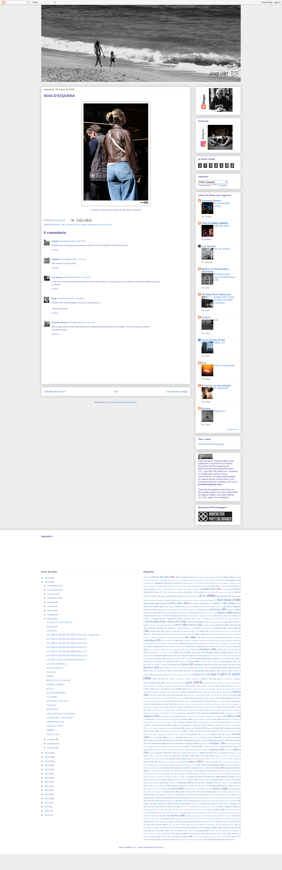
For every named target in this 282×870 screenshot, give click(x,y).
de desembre (53, 585)
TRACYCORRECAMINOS (215, 223)
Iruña (187, 698)
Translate (222, 185)
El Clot (151, 652)
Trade (183, 827)
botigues (221, 612)
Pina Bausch (228, 774)
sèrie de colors (149, 816)
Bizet (148, 613)
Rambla (212, 785)
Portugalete (227, 780)
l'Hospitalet (215, 713)
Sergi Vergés (234, 813)
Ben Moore (217, 607)
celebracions (155, 631)
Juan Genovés (222, 710)
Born (198, 613)
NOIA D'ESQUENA (54, 668)
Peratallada (212, 771)
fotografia (199, 670)
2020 (47, 769)
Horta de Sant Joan (158, 695)
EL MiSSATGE (221, 388)
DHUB (233, 643)
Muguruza (225, 746)
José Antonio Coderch (174, 707)
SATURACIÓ (52, 626)
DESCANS (51, 672)
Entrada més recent (54, 391)
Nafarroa (204, 753)
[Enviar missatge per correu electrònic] (72, 220)
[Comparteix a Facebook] (87, 220)
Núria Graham (233, 759)
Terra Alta (228, 821)
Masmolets (192, 734)
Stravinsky (227, 819)
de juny (50, 610)
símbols (189, 816)
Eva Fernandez (204, 661)
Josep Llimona (223, 707)
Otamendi (166, 765)
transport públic (210, 827)
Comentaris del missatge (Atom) (122, 402)
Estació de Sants (155, 661)
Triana (167, 830)
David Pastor (162, 643)
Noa (155, 759)
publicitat (182, 782)
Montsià (238, 743)
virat (154, 839)
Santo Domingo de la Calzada (201, 810)
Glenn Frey (207, 686)
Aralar (222, 586)
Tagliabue (147, 821)
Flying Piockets (203, 668)
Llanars (214, 722)
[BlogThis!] (81, 220)
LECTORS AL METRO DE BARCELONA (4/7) (66, 647)
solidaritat (167, 819)
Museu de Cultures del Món (163, 750)
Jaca (219, 698)
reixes (149, 792)
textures (158, 824)
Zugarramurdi (225, 839)
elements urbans (212, 652)
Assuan (221, 592)
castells (197, 628)
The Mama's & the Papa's (205, 825)
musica (227, 750)
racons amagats (158, 786)
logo (220, 725)
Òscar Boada (148, 765)
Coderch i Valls (149, 637)
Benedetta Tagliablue (232, 606)
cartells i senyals (229, 625)
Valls (218, 834)
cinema (231, 631)
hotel (186, 695)
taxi (198, 821)
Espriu (219, 658)
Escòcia (188, 658)
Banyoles (188, 600)
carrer (177, 624)
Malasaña (228, 728)
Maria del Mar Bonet (207, 731)
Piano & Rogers (179, 774)
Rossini (192, 798)
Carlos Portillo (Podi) (213, 340)
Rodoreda (235, 795)
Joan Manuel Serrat (154, 704)
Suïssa (236, 819)
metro (159, 737)
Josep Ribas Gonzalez (174, 710)
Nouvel (216, 759)
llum (205, 725)
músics (160, 753)
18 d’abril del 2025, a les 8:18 (72, 241)
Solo (216, 320)
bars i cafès (221, 603)
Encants (170, 655)
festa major (222, 664)
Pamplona (166, 768)
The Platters (222, 825)
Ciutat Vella (187, 634)
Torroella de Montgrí (151, 827)
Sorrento (198, 819)
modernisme (156, 743)
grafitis (178, 689)
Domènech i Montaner (195, 646)
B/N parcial (221, 596)
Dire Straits (171, 646)
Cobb (237, 634)
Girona (189, 686)
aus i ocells (166, 596)
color (63, 224)
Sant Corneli (195, 804)
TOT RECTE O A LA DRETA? (59, 622)
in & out (232, 695)
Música (237, 749)
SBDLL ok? (219, 342)
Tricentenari (179, 830)
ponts (164, 779)
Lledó (239, 722)
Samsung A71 (208, 801)
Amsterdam (147, 583)
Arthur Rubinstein (169, 592)
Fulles (154, 679)
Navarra (185, 755)
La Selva (157, 719)
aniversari (162, 586)
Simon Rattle (217, 816)
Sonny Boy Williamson (183, 819)
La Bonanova (230, 713)
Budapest (187, 616)
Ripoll (178, 795)
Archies (157, 589)
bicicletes (215, 609)
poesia (236, 777)
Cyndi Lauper (220, 641)
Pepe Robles (189, 771)
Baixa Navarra (151, 600)
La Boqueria (92, 224)
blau (155, 613)
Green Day (215, 689)
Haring (176, 692)
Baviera (146, 606)
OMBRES (50, 730)
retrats (208, 791)
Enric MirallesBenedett (200, 656)
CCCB (230, 628)
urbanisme (225, 831)
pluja (200, 777)
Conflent (235, 637)
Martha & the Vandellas (177, 734)
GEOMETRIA (52, 709)
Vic (194, 836)
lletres (148, 725)
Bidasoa (230, 610)
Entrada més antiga (177, 391)
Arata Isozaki (232, 586)
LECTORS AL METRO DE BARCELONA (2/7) (66, 655)
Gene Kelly (179, 683)
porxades (237, 779)
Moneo (169, 743)
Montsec (229, 743)
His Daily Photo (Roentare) (216, 294)
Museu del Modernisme (185, 750)
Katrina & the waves (151, 713)
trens (157, 830)
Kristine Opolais (177, 713)
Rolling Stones (149, 798)
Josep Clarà (191, 707)
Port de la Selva (204, 780)
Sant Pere (171, 806)
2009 (47, 815)
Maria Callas (188, 731)
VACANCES (147, 834)
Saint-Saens (230, 798)
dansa (229, 641)
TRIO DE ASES (221, 226)
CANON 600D (151, 621)
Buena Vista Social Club (202, 616)
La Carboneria (177, 716)
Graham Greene (192, 689)
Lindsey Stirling (171, 722)
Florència (183, 668)
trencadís (147, 830)
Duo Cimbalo (173, 649)
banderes (179, 600)
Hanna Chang (166, 692)
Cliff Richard (220, 634)
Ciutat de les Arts (171, 634)
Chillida (201, 631)
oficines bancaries (169, 762)
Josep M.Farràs (157, 710)
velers (145, 836)
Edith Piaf (184, 649)
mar (153, 731)
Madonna (188, 728)
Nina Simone (229, 756)
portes (215, 779)
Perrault (156, 774)
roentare (55, 259)
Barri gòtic (177, 603)
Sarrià (153, 812)
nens (207, 755)
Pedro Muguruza (175, 771)
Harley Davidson (188, 692)
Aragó (212, 586)
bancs (168, 600)
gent (84, 224)
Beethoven (198, 607)
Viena (219, 836)
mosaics (178, 746)
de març (51, 739)
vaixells (157, 834)
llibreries (159, 725)
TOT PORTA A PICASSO (57, 701)
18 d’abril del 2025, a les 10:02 (77, 277)
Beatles (178, 606)
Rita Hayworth (190, 795)
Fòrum (159, 671)
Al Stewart (147, 580)
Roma (160, 798)
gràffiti (157, 689)
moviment (206, 746)
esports (209, 658)
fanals (184, 664)
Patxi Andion (152, 771)
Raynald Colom (190, 789)
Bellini (207, 607)
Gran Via (204, 689)
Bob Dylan (173, 613)
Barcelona (55, 224)
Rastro (164, 789)
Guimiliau (155, 692)
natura (174, 756)
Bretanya (159, 616)
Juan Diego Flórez (207, 710)
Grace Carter (234, 686)
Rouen (199, 798)
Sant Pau (159, 806)
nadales (194, 753)
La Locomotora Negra (203, 716)
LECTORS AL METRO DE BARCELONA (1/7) (66, 659)
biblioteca (202, 609)
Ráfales (184, 786)
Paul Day (163, 771)
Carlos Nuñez (156, 625)
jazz (194, 701)
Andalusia (158, 583)
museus (214, 749)
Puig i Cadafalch (207, 783)
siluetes (175, 815)
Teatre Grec (208, 822)
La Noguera (217, 716)
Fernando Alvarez (211, 200)
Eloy (204, 363)
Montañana (203, 743)
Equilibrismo (220, 411)
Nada (178, 753)
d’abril (50, 618)
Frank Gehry (148, 675)
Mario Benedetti (159, 734)
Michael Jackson (193, 737)
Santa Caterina (225, 806)
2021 (47, 765)
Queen (235, 783)
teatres (217, 821)
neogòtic (218, 756)
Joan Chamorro (206, 701)
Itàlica (213, 698)
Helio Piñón (203, 692)
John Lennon (192, 704)
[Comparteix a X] (84, 220)
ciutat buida (156, 634)
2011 (47, 806)
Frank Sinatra (163, 675)
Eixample (205, 649)
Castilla (206, 628)
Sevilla (162, 815)
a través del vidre (159, 576)
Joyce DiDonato (191, 710)
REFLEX (50, 688)
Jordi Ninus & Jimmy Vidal (153, 707)
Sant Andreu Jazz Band (162, 803)
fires (162, 668)
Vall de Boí (192, 833)
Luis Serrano (57, 277)
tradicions (193, 827)
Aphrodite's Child (200, 586)
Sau (160, 813)
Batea (237, 603)
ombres (192, 761)
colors (199, 637)
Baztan (156, 606)
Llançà (222, 722)
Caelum (146, 619)
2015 (47, 790)
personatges (165, 774)
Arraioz (224, 589)
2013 (47, 798)
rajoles (203, 786)
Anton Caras (175, 586)
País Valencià (202, 765)
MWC (170, 753)
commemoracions (221, 637)
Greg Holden (226, 689)
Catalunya (217, 628)
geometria (206, 683)
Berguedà (150, 609)
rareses (156, 789)
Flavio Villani (173, 668)
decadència (174, 643)
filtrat (234, 664)
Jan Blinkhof (158, 701)
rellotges (157, 792)
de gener (51, 747)
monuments (150, 746)
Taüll (192, 821)
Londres (237, 725)
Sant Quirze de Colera (206, 807)
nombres (183, 758)
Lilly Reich (159, 722)
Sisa (226, 816)
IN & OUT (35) (52, 734)
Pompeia (146, 780)
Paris (217, 768)
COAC (230, 634)
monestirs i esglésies (184, 743)
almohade (198, 580)
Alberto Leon (175, 580)
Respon (55, 249)
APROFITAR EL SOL (55, 721)
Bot (205, 613)
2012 (47, 802)
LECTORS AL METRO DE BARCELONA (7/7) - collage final (72, 634)
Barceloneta (148, 603)
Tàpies (171, 821)
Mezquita (179, 737)
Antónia (206, 408)
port (192, 779)
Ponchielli (156, 780)
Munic (235, 746)
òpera (215, 762)
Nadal (184, 753)
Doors (150, 649)
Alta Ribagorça (231, 580)
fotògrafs (212, 671)
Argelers (180, 589)
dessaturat (200, 643)
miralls (160, 740)
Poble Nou (210, 776)
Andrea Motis (173, 583)
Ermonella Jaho (235, 656)
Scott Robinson (199, 813)
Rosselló (182, 798)
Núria (224, 759)
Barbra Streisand (201, 600)
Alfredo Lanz (187, 580)
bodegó (183, 613)
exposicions (226, 661)
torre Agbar (234, 825)
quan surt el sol (224, 783)
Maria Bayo (176, 731)
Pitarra (168, 777)
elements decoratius (192, 652)
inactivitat (147, 698)
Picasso (191, 774)
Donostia (237, 646)
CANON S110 (192, 622)
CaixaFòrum (171, 618)
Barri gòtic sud (196, 603)
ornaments (226, 762)
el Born (220, 649)
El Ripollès (175, 652)
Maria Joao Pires (225, 731)
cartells (215, 625)
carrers (192, 624)
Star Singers (215, 819)
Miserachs (170, 740)
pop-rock (175, 780)
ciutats (197, 634)
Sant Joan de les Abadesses (227, 803)
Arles (197, 589)
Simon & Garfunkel (202, 816)
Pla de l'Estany (179, 777)
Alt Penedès (217, 580)
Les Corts (211, 719)
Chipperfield (213, 631)
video (212, 836)
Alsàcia (207, 580)
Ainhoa (236, 577)
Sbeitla (167, 813)
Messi (152, 737)
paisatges (215, 765)
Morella (160, 746)
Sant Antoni (180, 803)
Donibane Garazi (224, 646)
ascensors (211, 592)
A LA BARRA (52, 697)
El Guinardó (162, 652)
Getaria (161, 686)
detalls (225, 643)
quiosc (146, 786)
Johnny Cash (219, 704)
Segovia (224, 813)
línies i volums (186, 722)
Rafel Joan (194, 786)
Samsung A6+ (194, 801)
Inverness (178, 698)
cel (239, 627)
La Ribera (229, 716)
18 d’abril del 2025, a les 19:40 (82, 322)
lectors (184, 719)
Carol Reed (168, 625)
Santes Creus (183, 810)
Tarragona (181, 821)
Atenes (229, 592)
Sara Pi (146, 813)
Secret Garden (213, 813)
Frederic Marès (177, 675)
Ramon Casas (226, 786)
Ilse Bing (222, 695)
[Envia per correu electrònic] (77, 220)
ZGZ (206, 839)
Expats (215, 661)
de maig (51, 614)
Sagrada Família (217, 798)
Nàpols (223, 753)
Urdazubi (235, 831)
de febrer (51, 743)
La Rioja (146, 719)
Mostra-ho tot (232, 429)
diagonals (159, 646)
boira (190, 613)
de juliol (51, 606)
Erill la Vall (222, 656)
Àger (206, 577)
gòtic (223, 686)
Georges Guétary (149, 686)
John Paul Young (205, 704)
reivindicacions (234, 789)
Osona (157, 765)
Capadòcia (217, 622)
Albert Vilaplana (161, 580)
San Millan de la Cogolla (225, 801)
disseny (181, 646)
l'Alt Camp (201, 713)
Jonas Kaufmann (233, 704)
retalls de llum (186, 792)
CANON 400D (233, 619)
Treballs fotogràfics (230, 827)
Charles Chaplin (189, 631)
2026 (47, 578)
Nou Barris (207, 759)
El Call (238, 649)
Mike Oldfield (227, 737)
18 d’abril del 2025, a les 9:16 (73, 259)
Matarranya (216, 734)
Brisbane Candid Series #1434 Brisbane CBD (224, 277)
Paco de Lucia (189, 765)
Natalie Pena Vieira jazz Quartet (155, 756)
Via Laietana (173, 836)
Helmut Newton (216, 692)
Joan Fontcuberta (234, 701)
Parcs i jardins (205, 768)
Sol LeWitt (155, 819)
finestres (148, 667)
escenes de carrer (173, 658)
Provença (172, 783)
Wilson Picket (187, 839)
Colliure (170, 637)
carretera (206, 625)
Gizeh (198, 686)
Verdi (163, 836)
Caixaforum (157, 618)
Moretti (169, 746)
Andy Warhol (201, 583)
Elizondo (230, 652)
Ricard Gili (235, 792)
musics (151, 753)
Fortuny (151, 671)
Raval (109, 224)
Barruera (209, 603)
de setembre (52, 598)
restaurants (169, 791)
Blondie (163, 613)
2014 (47, 794)
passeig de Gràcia (233, 768)
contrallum (149, 640)
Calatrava (187, 618)
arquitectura (208, 589)
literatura (200, 722)
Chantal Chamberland (172, 631)
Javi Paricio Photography (211, 444)
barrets (163, 603)
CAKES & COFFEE (54, 726)
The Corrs (172, 825)
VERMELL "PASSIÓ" (55, 684)
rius (199, 795)
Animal (153, 586)
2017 (47, 782)
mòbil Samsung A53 (215, 740)
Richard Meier (149, 795)
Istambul (205, 698)
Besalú (193, 610)
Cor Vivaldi (166, 641)
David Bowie (150, 643)
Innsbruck (168, 698)
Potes (148, 783)
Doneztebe (211, 646)
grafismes (167, 689)
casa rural (147, 628)
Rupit (207, 798)
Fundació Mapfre (190, 679)
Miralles (150, 740)
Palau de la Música (152, 768)
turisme (200, 830)
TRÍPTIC (50, 676)
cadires (235, 616)
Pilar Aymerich (215, 774)
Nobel (161, 759)
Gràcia (146, 689)
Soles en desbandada (224, 365)
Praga (155, 783)
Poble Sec (224, 776)
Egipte (193, 649)
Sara (237, 810)
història (237, 691)
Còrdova (176, 640)
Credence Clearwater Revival (194, 641)
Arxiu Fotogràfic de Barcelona (191, 592)
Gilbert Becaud (178, 686)
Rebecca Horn (204, 789)
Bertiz (186, 610)
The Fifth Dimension (186, 825)
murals (146, 750)
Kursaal (190, 713)
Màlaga (217, 728)
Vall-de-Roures (206, 833)
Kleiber (165, 713)
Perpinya (235, 771)
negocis (198, 756)
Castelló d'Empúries (183, 628)
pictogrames (202, 774)
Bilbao (238, 609)
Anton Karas (187, 586)
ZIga (214, 839)
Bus (216, 615)
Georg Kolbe (217, 683)
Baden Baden (236, 596)
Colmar (178, 637)
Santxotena (229, 810)
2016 (47, 786)
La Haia (189, 716)
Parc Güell (191, 768)
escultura (197, 658)
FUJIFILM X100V (73, 224)
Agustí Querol (216, 577)
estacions (169, 661)
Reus (218, 792)
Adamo (199, 577)
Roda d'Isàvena (223, 795)
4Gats (145, 577)
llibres (169, 725)
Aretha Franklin (168, 589)
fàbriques (173, 664)
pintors (152, 777)
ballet (161, 600)
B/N (202, 596)
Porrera (184, 780)
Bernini (169, 610)
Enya (213, 656)
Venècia (153, 836)
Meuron (170, 737)
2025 (47, 582)
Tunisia (190, 831)
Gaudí (157, 683)
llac (207, 722)
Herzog (227, 692)
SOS (206, 819)
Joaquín (55, 241)
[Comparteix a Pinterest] (90, 220)
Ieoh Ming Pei (197, 695)
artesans (155, 592)
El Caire (229, 649)
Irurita (196, 698)
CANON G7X (173, 621)
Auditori (154, 596)
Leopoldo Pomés (198, 719)
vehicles (234, 833)
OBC (156, 762)
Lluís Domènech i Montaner (188, 725)
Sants (217, 809)
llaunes (231, 722)
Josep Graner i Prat (207, 707)
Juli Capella (234, 710)
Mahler (208, 728)
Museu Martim (202, 750)
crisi (209, 640)
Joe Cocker (181, 704)
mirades (237, 737)
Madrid (197, 728)
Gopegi (216, 686)
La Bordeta (164, 716)
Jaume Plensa (170, 701)
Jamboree (229, 698)
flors (192, 668)
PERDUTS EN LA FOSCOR (58, 680)
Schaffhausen (186, 813)
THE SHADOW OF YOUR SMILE (60, 713)
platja (191, 776)
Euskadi (190, 661)
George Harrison (232, 683)
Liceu (223, 719)
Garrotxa (229, 679)
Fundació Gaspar (174, 679)
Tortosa (164, 827)
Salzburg (168, 801)
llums (213, 725)
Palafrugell (228, 765)
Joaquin (206, 317)
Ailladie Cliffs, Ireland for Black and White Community (224, 300)
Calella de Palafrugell (204, 619)
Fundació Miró (207, 679)
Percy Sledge (224, 771)
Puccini (194, 783)
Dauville (238, 641)
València (179, 833)
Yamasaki (197, 839)
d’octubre (51, 594)
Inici (116, 391)
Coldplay (161, 637)
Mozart (215, 746)
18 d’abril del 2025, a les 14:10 (71, 298)
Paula (54, 298)
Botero (211, 613)
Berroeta (178, 610)
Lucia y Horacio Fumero (155, 728)
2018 (47, 778)
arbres (146, 589)
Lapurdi (166, 719)
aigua (226, 577)
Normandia (196, 759)
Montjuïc (214, 743)
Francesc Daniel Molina (230, 671)
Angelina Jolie (213, 583)
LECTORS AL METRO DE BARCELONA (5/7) (66, 643)
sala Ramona (156, 801)
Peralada (200, 771)
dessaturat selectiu (214, 643)
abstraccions (188, 577)
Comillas (208, 637)
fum (162, 679)
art (231, 589)
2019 (47, 773)
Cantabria (206, 622)
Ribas (225, 792)
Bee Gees (188, 607)
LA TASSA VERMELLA (56, 664)
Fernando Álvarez (60, 322)
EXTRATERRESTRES (56, 693)
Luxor (169, 728)
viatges (185, 836)
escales (158, 658)
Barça (212, 600)
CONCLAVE (51, 630)
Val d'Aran (167, 833)
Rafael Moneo (172, 786)
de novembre (53, 590)
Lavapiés (175, 719)
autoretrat (180, 596)
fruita (188, 675)
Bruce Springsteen (172, 616)
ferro (210, 664)
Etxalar (181, 661)
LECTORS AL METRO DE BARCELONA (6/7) (66, 639)
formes (224, 667)
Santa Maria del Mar (167, 810)
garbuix (220, 679)
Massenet (204, 734)
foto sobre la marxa (183, 671)
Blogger (160, 847)
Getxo (168, 686)
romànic (170, 797)
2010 (47, 811)
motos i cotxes (190, 746)
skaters (234, 816)
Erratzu (148, 658)
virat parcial (166, 839)
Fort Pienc (236, 667)
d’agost (50, 602)
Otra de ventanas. (222, 249)
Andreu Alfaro (187, 583)
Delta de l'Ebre (186, 643)
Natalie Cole (234, 753)
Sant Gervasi (207, 803)
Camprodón (220, 619)
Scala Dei (175, 813)
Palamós (238, 765)
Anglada (224, 583)
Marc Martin (164, 731)
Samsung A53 (180, 801)
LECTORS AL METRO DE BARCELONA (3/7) (66, 651)
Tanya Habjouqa (160, 822)
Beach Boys (168, 607)
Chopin (223, 631)
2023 (47, 757)
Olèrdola (182, 762)
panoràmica (178, 768)
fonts (213, 667)
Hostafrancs (175, 695)
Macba (177, 728)
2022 (47, 761)
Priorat (162, 783)
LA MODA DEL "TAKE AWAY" (59, 717)
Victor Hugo (203, 836)
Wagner (176, 839)
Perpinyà (146, 774)
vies (225, 836)
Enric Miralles (183, 655)
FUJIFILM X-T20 (201, 674)
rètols (198, 792)
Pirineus (160, 777)
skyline (146, 819)
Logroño (228, 725)
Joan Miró (169, 704)
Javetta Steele (185, 701)
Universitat (214, 831)
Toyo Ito (174, 827)
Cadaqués (225, 616)
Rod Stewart (210, 795)
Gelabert (168, 683)
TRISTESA (51, 705)
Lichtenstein (234, 719)
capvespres (228, 622)
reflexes (216, 788)
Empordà (158, 655)
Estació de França (233, 658)
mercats (102, 224)
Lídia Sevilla (147, 722)
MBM (227, 734)
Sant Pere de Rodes (188, 807)
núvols (146, 761)
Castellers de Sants (164, 628)
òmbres (207, 762)
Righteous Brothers (166, 795)
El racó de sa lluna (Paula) (216, 385)
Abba (177, 577)
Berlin (160, 609)
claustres (208, 634)
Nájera (215, 753)
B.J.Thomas (193, 596)
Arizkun (190, 589)
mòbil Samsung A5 (195, 740)
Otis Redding (176, 765)
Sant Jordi (147, 806)
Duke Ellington (160, 649)
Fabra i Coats (160, 664)
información (157, 698)
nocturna (170, 758)
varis (224, 833)
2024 (47, 753)
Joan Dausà (220, 701)
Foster (168, 671)
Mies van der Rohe (210, 737)
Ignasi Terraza (211, 695)
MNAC (181, 740)
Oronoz (236, 762)
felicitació (199, 664)
